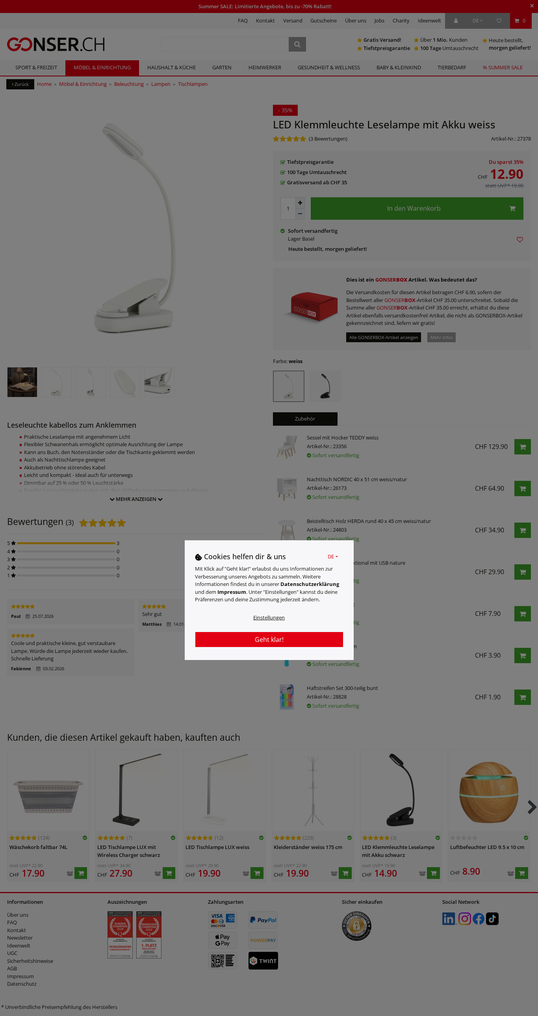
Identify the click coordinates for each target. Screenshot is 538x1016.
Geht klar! (269, 640)
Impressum (231, 592)
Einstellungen (269, 617)
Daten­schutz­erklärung (309, 584)
